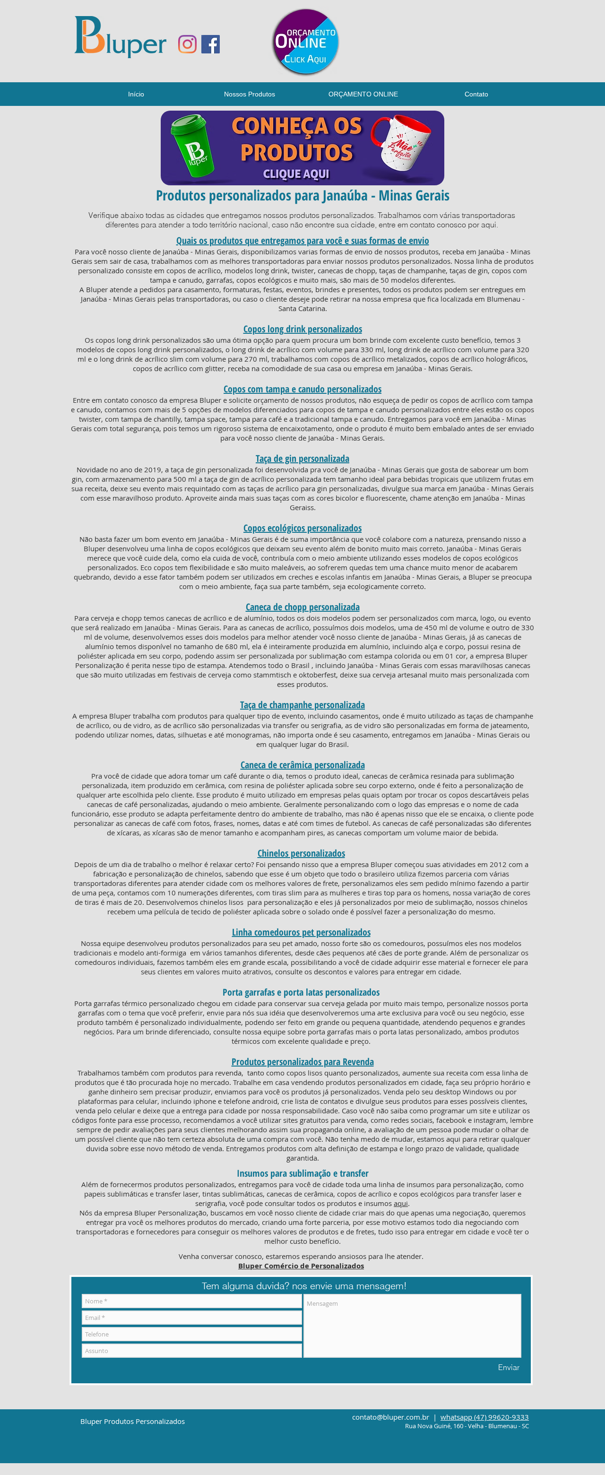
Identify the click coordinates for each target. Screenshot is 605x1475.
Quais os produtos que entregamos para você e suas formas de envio (302, 240)
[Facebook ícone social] (210, 44)
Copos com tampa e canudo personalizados (302, 388)
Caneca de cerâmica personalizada (303, 764)
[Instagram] (187, 44)
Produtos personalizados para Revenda (303, 1061)
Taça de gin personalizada (302, 458)
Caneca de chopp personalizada (303, 606)
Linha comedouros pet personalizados (301, 932)
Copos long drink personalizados (302, 328)
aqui (401, 1203)
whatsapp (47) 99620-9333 (485, 1417)
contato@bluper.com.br (390, 1417)
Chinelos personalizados (301, 853)
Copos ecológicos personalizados (302, 527)
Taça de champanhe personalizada (302, 704)
